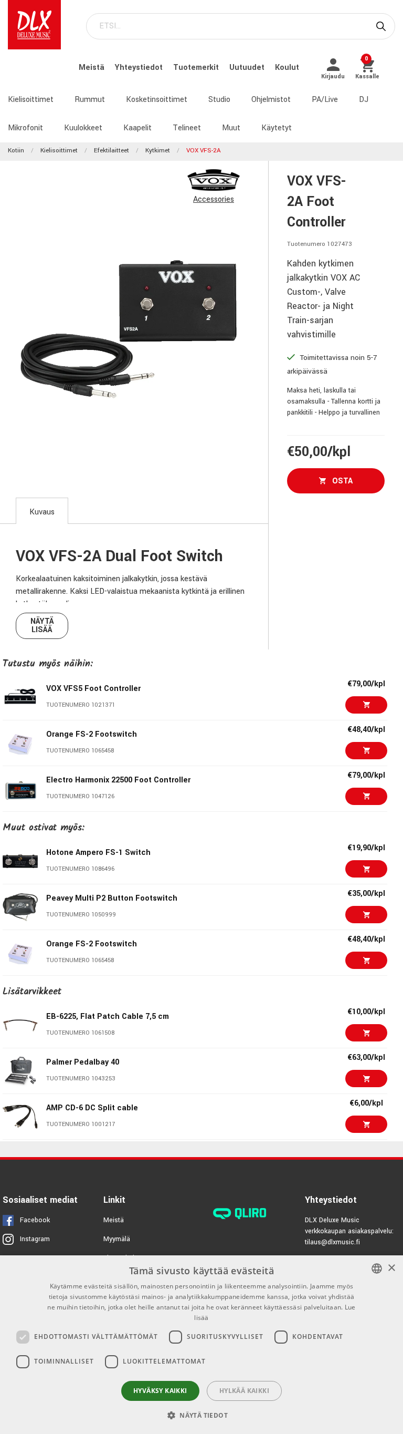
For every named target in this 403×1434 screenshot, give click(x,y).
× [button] (391, 1268)
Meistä (93, 67)
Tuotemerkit (197, 67)
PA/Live (325, 99)
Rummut (90, 99)
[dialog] (201, 1344)
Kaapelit (137, 127)
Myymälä (116, 1239)
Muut (231, 127)
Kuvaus (42, 512)
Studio (219, 99)
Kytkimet (157, 150)
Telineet (187, 127)
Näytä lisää (42, 625)
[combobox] (377, 1268)
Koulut (287, 67)
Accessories (213, 199)
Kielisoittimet (31, 99)
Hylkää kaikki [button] (244, 1390)
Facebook (35, 1220)
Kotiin (16, 150)
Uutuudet (248, 67)
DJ (363, 99)
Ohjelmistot (271, 99)
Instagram (35, 1239)
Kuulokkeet (83, 127)
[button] (201, 1415)
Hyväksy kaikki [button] (160, 1390)
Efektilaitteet (111, 150)
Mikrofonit (25, 127)
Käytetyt (276, 127)
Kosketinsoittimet (156, 99)
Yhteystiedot (140, 67)
